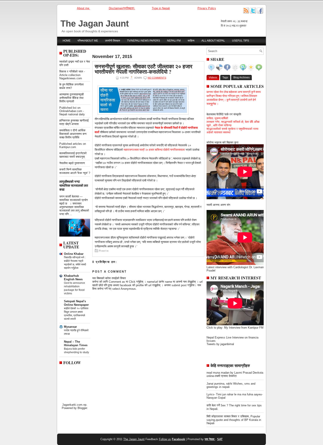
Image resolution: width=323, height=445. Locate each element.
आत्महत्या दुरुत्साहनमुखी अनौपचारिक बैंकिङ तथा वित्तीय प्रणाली (71, 98)
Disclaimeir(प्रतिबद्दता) (122, 8)
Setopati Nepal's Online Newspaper (76, 303)
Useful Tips (240, 40)
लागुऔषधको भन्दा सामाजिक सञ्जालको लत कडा (73, 185)
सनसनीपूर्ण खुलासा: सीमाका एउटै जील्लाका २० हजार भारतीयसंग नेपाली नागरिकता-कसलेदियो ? (143, 69)
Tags (225, 77)
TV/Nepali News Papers (143, 40)
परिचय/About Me (88, 40)
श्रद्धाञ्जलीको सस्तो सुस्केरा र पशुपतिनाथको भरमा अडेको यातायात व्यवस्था (232, 130)
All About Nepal (213, 40)
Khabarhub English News (73, 277)
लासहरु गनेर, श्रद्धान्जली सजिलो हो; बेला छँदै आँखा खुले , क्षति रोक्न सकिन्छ (233, 123)
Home (67, 40)
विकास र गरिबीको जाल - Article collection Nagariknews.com (72, 75)
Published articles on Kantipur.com (72, 145)
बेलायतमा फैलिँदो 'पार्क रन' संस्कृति (224, 114)
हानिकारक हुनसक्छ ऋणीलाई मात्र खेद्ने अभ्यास (74, 122)
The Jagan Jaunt (94, 23)
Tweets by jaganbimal (220, 344)
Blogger (82, 408)
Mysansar (70, 326)
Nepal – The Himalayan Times (75, 343)
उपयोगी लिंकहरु (112, 40)
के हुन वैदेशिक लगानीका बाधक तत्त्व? (71, 86)
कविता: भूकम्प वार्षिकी (217, 118)
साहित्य (191, 40)
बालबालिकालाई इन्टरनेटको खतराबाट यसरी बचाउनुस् (73, 155)
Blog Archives (241, 77)
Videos (213, 77)
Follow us (165, 439)
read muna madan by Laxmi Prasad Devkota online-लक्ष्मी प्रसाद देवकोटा (235, 374)
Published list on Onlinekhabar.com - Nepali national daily (72, 111)
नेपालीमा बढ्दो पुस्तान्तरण (72, 163)
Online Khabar (73, 253)
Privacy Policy (207, 8)
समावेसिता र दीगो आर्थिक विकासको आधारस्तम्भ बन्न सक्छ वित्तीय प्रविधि (72, 134)
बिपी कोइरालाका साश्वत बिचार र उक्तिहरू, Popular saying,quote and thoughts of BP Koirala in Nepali (234, 420)
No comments (157, 77)
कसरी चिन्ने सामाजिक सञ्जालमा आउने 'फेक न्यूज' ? (74, 171)
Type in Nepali (161, 8)
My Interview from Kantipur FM (243, 327)
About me (83, 8)
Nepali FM (174, 40)
